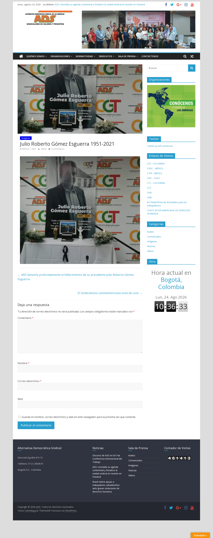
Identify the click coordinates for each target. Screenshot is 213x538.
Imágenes (26, 138)
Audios (150, 231)
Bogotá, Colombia (171, 279)
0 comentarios (57, 149)
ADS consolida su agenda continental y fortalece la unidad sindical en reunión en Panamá (100, 4)
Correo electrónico (29, 381)
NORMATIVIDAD (84, 56)
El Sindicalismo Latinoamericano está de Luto (110, 293)
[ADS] (21, 56)
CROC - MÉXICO (155, 168)
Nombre (23, 363)
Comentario (26, 318)
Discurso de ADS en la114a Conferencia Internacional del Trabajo (107, 458)
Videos (150, 251)
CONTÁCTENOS (150, 56)
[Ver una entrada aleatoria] (192, 56)
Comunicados (154, 236)
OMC (149, 197)
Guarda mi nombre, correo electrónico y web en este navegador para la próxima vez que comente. (79, 417)
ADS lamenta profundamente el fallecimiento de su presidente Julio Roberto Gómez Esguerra (76, 277)
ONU (149, 192)
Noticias (151, 246)
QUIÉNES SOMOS (35, 56)
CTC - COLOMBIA (156, 182)
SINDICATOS (105, 56)
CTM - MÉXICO (154, 173)
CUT (149, 187)
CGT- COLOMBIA (156, 163)
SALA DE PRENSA (127, 56)
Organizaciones (60, 56)
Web (20, 399)
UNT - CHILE (153, 178)
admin (44, 149)
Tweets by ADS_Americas (160, 145)
